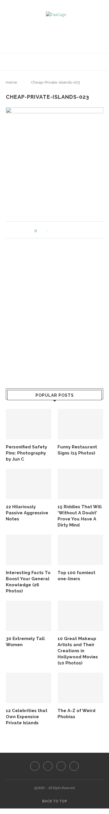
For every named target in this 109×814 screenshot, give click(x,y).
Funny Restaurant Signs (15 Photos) (77, 450)
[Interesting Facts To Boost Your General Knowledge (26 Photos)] (28, 550)
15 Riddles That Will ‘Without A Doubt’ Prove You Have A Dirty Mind (80, 516)
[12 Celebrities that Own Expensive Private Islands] (28, 688)
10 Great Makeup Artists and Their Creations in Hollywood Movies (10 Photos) (78, 651)
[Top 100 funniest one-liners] (80, 550)
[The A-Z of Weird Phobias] (80, 688)
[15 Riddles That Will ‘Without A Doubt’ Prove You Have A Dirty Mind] (80, 484)
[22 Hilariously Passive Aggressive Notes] (28, 484)
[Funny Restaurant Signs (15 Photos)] (80, 424)
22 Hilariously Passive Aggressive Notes (27, 513)
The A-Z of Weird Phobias (76, 713)
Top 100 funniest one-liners (76, 575)
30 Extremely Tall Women (25, 641)
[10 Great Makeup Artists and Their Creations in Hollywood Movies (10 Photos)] (80, 616)
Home (11, 82)
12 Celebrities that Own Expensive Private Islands (26, 716)
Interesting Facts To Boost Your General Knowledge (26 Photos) (28, 582)
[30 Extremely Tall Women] (28, 616)
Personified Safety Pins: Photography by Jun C (26, 453)
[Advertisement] (56, 33)
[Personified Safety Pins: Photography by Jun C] (28, 424)
